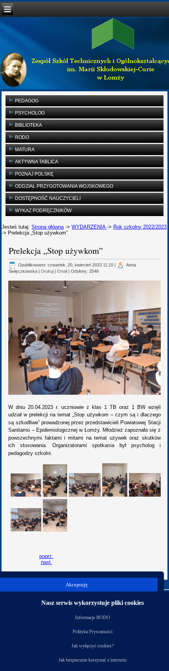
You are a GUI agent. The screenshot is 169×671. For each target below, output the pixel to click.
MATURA (25, 149)
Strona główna (47, 227)
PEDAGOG (27, 101)
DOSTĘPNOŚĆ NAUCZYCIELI (48, 198)
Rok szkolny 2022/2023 (140, 227)
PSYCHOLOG (30, 113)
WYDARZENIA (89, 227)
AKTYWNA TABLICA (36, 162)
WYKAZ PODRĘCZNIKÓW (43, 210)
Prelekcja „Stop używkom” (56, 250)
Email (62, 271)
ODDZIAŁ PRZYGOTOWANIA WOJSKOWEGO (64, 186)
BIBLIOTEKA (28, 125)
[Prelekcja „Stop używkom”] (26, 485)
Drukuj (47, 271)
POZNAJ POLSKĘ (34, 174)
